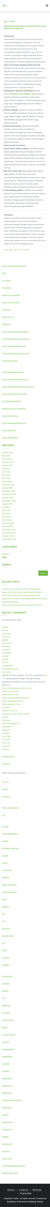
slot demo (6, 707)
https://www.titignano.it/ (12, 701)
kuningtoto (6, 653)
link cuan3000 (7, 976)
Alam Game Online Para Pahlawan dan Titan (21, 595)
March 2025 (7, 481)
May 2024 (6, 513)
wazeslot (5, 1115)
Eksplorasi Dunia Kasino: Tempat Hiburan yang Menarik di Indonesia (25, 27)
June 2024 (6, 510)
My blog (9, 250)
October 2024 (8, 497)
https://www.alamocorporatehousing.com (18, 386)
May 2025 (6, 475)
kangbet (5, 841)
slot (3, 914)
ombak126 (6, 309)
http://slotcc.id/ (8, 317)
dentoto (5, 749)
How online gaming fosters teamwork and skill (22, 605)
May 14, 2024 (9, 21)
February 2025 (8, 484)
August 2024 (7, 504)
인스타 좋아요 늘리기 (10, 834)
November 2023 (9, 533)
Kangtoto (5, 906)
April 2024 (6, 517)
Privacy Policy (25, 1193)
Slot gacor (6, 928)
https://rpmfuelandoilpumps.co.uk (15, 379)
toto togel (6, 720)
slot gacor (5, 957)
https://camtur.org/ (10, 694)
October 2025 (8, 462)
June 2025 (6, 472)
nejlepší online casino (10, 1173)
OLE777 (5, 662)
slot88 (4, 899)
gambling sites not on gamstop (14, 408)
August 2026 (7, 452)
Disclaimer (37, 1190)
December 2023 (9, 529)
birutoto (5, 656)
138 (3, 815)
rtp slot (5, 630)
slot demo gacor (8, 756)
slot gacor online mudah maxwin (16, 714)
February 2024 (8, 523)
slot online (6, 672)
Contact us (23, 1190)
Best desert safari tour (10, 848)
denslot (5, 717)
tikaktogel (6, 983)
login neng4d (7, 870)
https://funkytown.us (10, 416)
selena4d (6, 746)
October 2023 (8, 536)
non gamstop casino (10, 360)
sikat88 (5, 640)
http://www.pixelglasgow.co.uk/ (14, 346)
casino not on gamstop (11, 302)
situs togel (6, 736)
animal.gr (6, 646)
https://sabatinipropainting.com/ (14, 394)
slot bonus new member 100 (22, 94)
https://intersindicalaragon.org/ (15, 698)
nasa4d (5, 659)
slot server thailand (9, 892)
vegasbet (6, 730)
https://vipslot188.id (9, 437)
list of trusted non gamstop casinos (15, 331)
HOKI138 (5, 877)
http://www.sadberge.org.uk (12, 372)
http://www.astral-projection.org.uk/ (16, 339)
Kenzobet (5, 1071)
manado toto (7, 1129)
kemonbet (6, 726)
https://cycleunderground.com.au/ (17, 688)
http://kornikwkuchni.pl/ (11, 401)
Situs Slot (5, 1042)
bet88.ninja (6, 324)
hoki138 (5, 855)
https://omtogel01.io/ (11, 723)
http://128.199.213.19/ (10, 808)
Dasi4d (4, 1027)
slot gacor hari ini (9, 710)
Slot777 (5, 863)
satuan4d (5, 1064)
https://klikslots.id (9, 430)
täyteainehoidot (8, 1049)
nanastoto (6, 633)
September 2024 (9, 500)
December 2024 (9, 491)
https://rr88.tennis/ (9, 884)
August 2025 (7, 465)
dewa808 (5, 965)
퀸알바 (4, 557)
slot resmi (5, 796)
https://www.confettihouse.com (14, 266)
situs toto (6, 637)
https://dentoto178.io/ (11, 704)
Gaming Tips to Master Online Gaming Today (21, 589)
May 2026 (6, 455)
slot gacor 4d (7, 1144)
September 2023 (9, 539)
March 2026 (7, 459)
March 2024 (7, 520)
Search (6, 565)
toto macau (6, 280)
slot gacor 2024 (7, 1020)
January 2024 (7, 526)
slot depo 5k (6, 288)
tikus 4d (5, 782)
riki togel (5, 826)
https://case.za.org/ (10, 691)
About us (11, 1190)
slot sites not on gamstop (11, 1100)
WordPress (11, 1202)
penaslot (5, 1136)
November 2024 (9, 494)
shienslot (6, 733)
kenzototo (6, 763)
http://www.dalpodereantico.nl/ (14, 423)
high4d (5, 627)
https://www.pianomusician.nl (13, 1166)
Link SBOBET (7, 665)
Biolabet (5, 991)
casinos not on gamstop (11, 295)
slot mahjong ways (10, 669)
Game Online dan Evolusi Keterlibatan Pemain (22, 592)
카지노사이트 (7, 1158)
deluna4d (6, 649)
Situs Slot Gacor (8, 936)
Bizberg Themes (36, 1202)
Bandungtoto (7, 1078)
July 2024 (6, 507)
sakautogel (6, 1005)
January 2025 (7, 488)
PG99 (4, 273)
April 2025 (6, 478)
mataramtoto (7, 1056)
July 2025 (6, 468)
